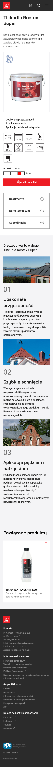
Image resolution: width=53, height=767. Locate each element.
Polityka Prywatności (13, 671)
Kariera (6, 688)
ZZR (5, 707)
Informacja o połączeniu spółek (18, 696)
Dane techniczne (20, 210)
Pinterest (7, 728)
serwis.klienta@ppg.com (21, 643)
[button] (31, 6)
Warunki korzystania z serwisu (17, 664)
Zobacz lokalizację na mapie (17, 650)
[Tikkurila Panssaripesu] (28, 571)
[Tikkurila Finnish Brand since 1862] (9, 59)
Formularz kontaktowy (14, 661)
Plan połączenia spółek (14, 703)
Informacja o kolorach (13, 678)
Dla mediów (9, 692)
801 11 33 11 (19, 646)
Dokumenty (16, 199)
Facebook (8, 717)
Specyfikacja (17, 222)
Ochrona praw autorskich (15, 667)
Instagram (8, 721)
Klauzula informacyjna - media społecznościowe (26, 675)
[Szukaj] (39, 5)
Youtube (7, 725)
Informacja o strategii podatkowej (19, 699)
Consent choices (10, 758)
